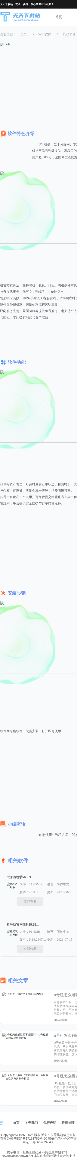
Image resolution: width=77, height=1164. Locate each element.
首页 (58, 17)
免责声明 (49, 1122)
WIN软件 (44, 34)
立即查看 (30, 901)
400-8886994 (32, 1152)
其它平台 (69, 34)
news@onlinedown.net (17, 1156)
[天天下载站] (21, 17)
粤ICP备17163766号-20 (30, 1138)
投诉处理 (68, 1122)
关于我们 (31, 1122)
